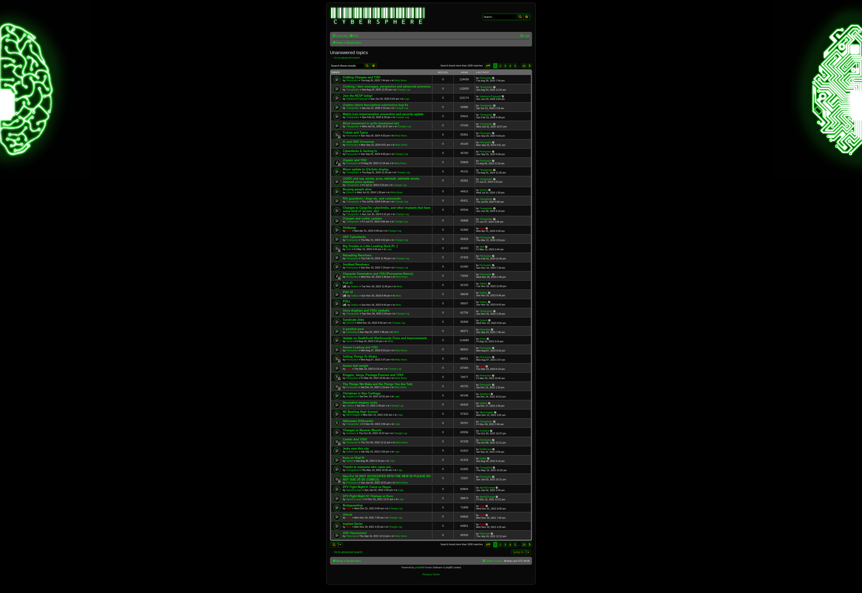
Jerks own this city (356, 448)
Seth (348, 249)
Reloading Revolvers (357, 255)
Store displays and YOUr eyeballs (366, 310)
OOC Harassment (355, 533)
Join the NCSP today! (357, 95)
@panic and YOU (355, 160)
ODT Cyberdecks (354, 237)
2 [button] (500, 66)
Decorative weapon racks (360, 402)
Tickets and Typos (355, 132)
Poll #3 (347, 283)
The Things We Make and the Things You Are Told (377, 384)
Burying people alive (357, 189)
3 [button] (505, 66)
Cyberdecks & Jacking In (360, 151)
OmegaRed (352, 470)
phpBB (418, 567)
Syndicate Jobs (353, 319)
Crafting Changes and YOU (361, 77)
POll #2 (348, 292)
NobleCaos (352, 451)
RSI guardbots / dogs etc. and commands (372, 198)
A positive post (353, 329)
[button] (488, 65)
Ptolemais (351, 536)
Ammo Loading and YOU (360, 347)
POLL (347, 301)
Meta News (400, 80)
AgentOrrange (354, 490)
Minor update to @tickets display (366, 169)
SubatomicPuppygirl (357, 98)
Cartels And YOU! (355, 439)
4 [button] (510, 66)
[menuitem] (354, 36)
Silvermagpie (353, 414)
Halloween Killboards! (358, 421)
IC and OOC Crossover (358, 141)
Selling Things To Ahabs (360, 356)
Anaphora (351, 396)
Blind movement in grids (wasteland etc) (371, 123)
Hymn (349, 341)
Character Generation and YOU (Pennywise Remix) (378, 273)
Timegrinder (352, 89)
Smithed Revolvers (356, 264)
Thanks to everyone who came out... (368, 467)
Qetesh (350, 192)
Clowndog (351, 332)
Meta (399, 286)
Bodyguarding (353, 505)
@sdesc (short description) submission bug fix (375, 105)
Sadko (349, 460)
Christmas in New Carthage (361, 393)
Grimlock (351, 433)
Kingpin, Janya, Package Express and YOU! (373, 375)
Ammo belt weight (355, 365)
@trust (347, 514)
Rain (349, 230)
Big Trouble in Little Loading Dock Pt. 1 (370, 246)
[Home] (378, 16)
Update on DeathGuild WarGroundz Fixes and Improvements (385, 338)
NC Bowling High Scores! (360, 411)
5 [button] (515, 66)
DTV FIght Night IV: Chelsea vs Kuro (368, 496)
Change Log (403, 89)
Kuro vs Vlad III (353, 457)
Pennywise (352, 80)
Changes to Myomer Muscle (362, 430)
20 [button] (524, 66)
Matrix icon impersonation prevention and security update (383, 114)
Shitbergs (349, 227)
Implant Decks (353, 523)
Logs (406, 98)
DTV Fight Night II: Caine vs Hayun (367, 487)
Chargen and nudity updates (362, 218)
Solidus (355, 286)
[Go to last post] (493, 78)
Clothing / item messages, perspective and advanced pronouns (387, 86)
